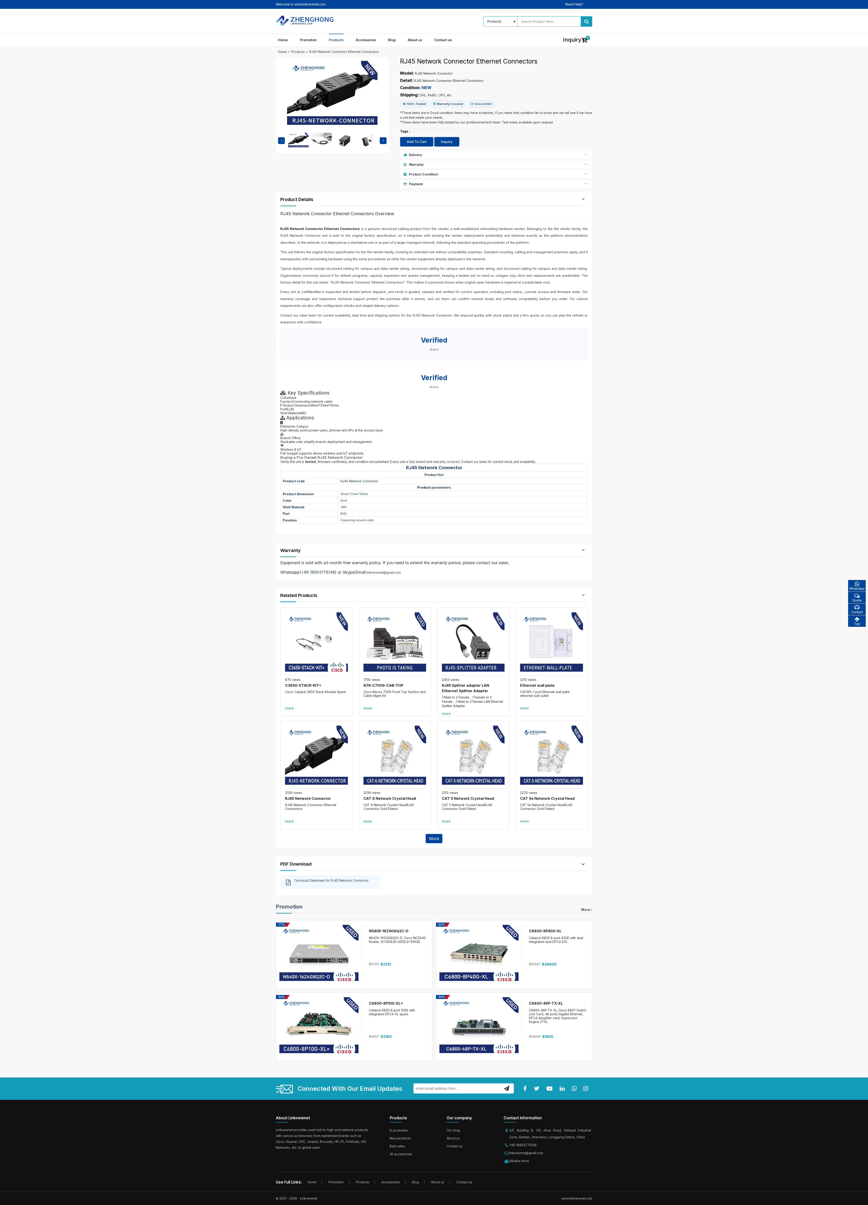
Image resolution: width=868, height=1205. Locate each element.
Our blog (453, 1130)
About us (415, 40)
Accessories (366, 40)
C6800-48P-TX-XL (546, 1003)
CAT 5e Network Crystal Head (547, 798)
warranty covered (446, 462)
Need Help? (574, 4)
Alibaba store (519, 1161)
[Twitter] (537, 1088)
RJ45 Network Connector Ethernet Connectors (344, 52)
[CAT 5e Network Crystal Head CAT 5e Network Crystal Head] (551, 757)
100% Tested (416, 104)
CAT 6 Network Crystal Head (389, 798)
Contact (857, 612)
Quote (857, 600)
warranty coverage (295, 299)
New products (400, 1138)
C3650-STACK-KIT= (303, 685)
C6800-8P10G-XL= (386, 1003)
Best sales (397, 1146)
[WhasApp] (575, 1088)
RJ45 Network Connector (308, 798)
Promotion (308, 40)
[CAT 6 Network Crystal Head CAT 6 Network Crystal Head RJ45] (394, 757)
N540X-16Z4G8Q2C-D (388, 931)
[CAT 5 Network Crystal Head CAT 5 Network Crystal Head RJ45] (473, 757)
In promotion (399, 1130)
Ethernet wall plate (537, 685)
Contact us (443, 40)
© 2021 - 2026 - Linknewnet (296, 1198)
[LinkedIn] (563, 1088)
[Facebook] (525, 1088)
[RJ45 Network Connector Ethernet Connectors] (316, 757)
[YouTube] (550, 1088)
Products (336, 40)
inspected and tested (343, 292)
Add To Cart (417, 142)
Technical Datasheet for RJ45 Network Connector (331, 880)
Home (283, 40)
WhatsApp (857, 588)
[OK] (506, 1088)
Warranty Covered (450, 104)
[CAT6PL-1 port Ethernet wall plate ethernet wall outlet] (551, 643)
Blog (392, 40)
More (434, 838)
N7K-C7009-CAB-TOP (383, 685)
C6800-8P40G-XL (545, 931)
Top (857, 624)
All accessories (401, 1154)
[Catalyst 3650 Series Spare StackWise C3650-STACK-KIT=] (316, 643)
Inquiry (447, 142)
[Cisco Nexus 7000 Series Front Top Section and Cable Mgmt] (394, 643)
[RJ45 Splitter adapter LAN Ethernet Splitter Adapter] (473, 643)
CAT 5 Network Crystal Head (468, 798)
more (289, 708)
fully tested (417, 462)
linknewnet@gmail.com (384, 572)
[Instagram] (586, 1088)
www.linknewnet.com (576, 1198)
